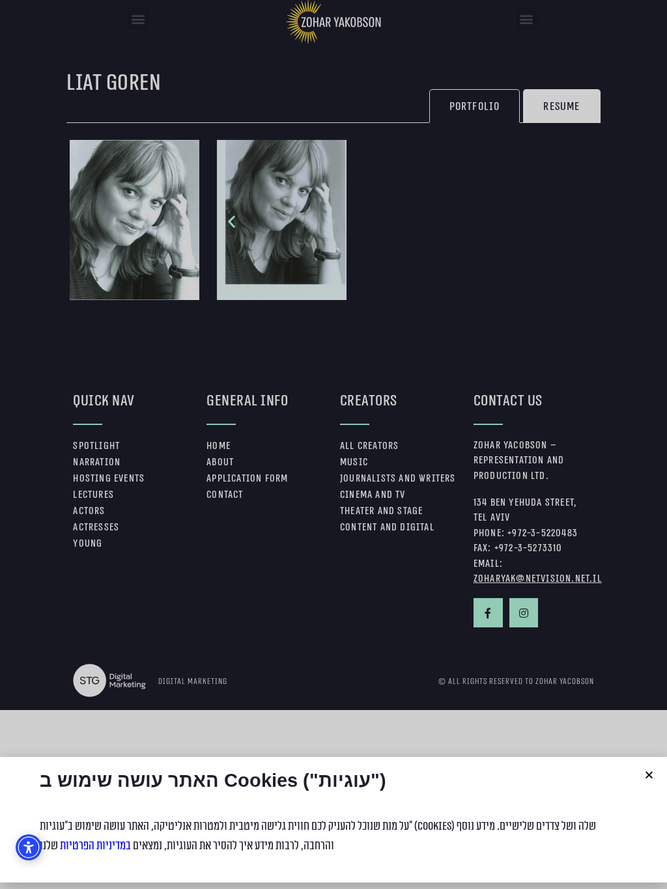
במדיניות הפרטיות (95, 845)
